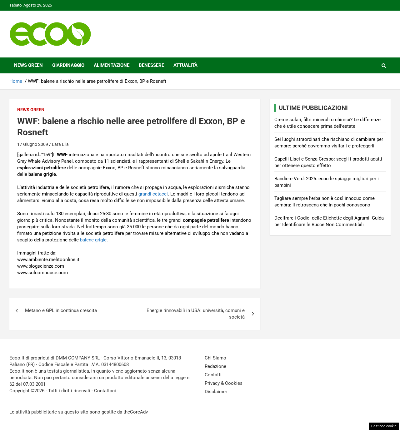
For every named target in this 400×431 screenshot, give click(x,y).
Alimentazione (111, 65)
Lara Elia (60, 144)
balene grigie (93, 240)
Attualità (185, 65)
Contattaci (105, 391)
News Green (28, 65)
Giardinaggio (68, 65)
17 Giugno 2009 (32, 144)
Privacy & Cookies (223, 383)
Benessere (151, 65)
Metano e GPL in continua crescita (61, 310)
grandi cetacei (153, 194)
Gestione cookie (384, 426)
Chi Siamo (215, 358)
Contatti (213, 375)
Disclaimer (216, 391)
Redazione (215, 366)
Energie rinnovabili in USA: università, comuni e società (196, 314)
